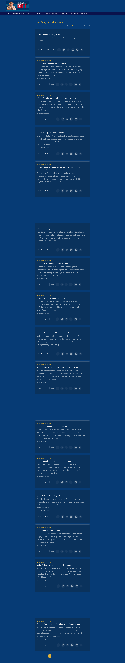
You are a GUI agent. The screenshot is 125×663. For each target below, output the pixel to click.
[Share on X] (63, 50)
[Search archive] (91, 13)
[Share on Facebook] (59, 50)
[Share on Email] (77, 50)
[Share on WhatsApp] (68, 49)
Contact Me (69, 13)
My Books (30, 13)
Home (8, 13)
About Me (39, 13)
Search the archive (81, 25)
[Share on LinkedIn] (72, 50)
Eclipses (48, 13)
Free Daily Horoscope (18, 13)
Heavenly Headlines (58, 13)
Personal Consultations (81, 13)
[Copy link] (81, 49)
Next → (75, 656)
